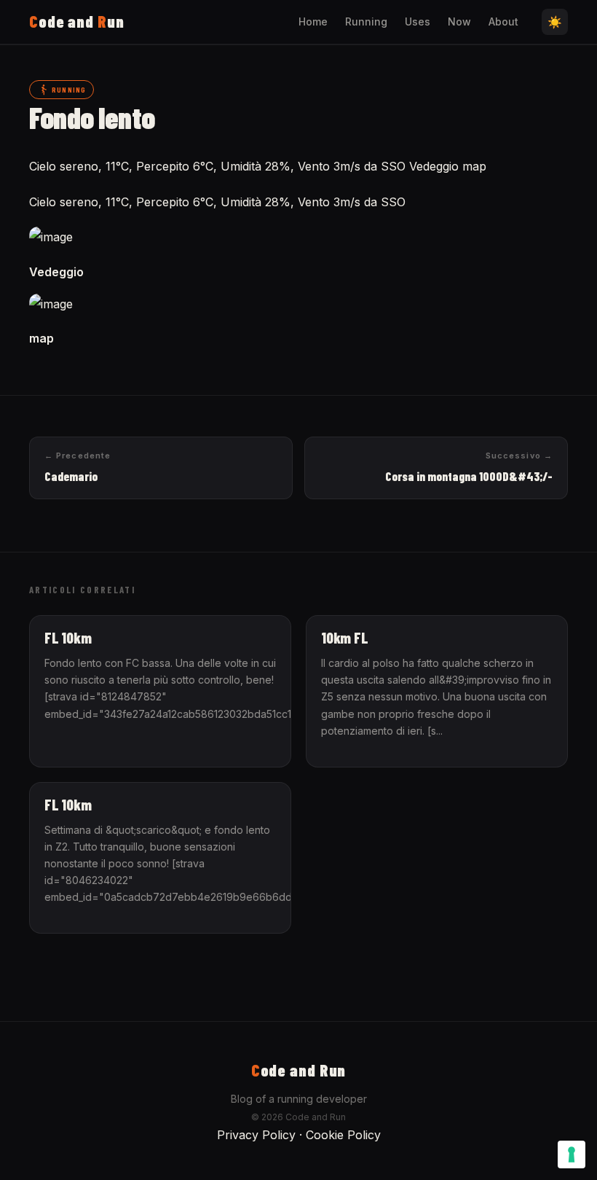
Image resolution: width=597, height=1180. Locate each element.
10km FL (344, 637)
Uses (417, 21)
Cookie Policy (343, 1135)
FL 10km (68, 637)
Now (459, 21)
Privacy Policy (256, 1135)
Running (366, 21)
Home (313, 21)
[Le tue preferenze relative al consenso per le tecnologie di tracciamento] (571, 1154)
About (503, 21)
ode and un (76, 21)
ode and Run (299, 1069)
